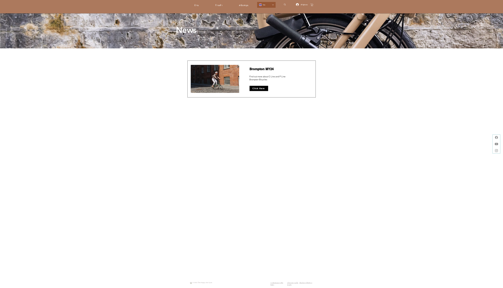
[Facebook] (496, 137)
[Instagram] (496, 151)
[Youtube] (496, 144)
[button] (312, 4)
